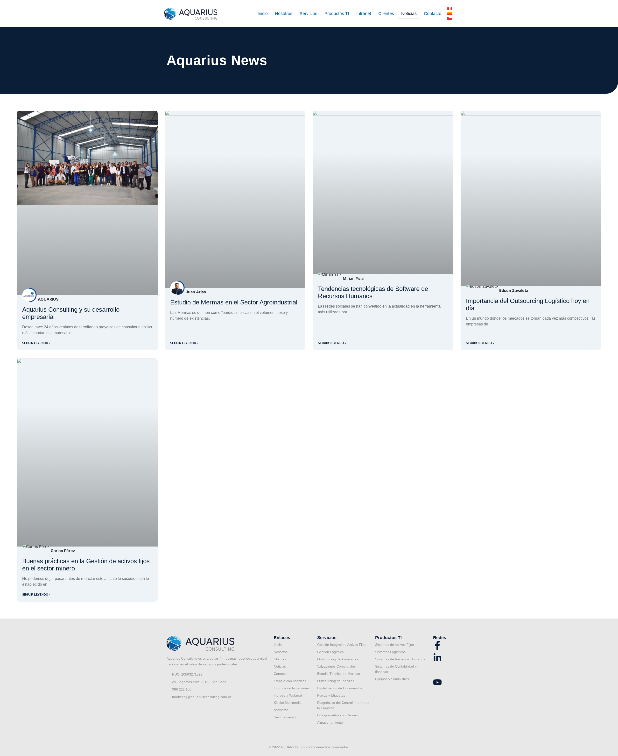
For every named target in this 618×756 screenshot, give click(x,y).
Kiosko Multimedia (288, 703)
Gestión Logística (330, 652)
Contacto (432, 13)
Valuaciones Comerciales (336, 666)
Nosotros (283, 13)
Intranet (363, 13)
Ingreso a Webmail (288, 695)
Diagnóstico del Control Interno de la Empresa (343, 705)
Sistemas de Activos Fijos (394, 645)
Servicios (308, 13)
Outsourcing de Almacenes (337, 659)
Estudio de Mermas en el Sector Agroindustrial (233, 302)
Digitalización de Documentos (339, 688)
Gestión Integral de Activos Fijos (341, 645)
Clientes (386, 13)
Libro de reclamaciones (291, 688)
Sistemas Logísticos (390, 652)
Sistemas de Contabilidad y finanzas (396, 669)
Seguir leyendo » (36, 343)
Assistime (281, 710)
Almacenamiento (330, 722)
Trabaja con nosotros (290, 681)
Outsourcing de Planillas (335, 681)
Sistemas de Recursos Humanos (400, 659)
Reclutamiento (285, 717)
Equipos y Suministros (392, 679)
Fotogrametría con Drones (337, 715)
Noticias (409, 13)
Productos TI (336, 13)
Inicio (263, 13)
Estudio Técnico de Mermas (338, 674)
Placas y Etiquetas (331, 695)
